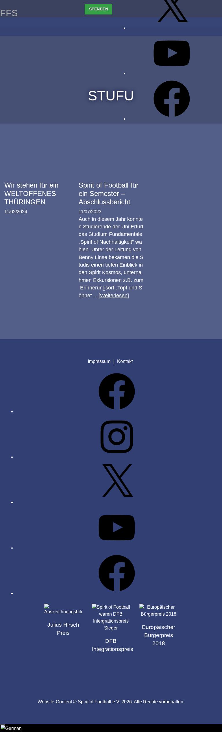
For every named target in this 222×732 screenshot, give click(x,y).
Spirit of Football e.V (137, 676)
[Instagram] (116, 456)
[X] (171, 27)
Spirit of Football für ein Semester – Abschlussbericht (108, 193)
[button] (111, 728)
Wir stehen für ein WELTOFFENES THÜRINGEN (31, 193)
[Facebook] (171, 118)
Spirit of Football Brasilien (84, 676)
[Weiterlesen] (114, 295)
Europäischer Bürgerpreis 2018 (158, 635)
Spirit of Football (111, 676)
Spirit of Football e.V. (27, 28)
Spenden (98, 9)
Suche (213, 26)
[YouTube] (171, 73)
